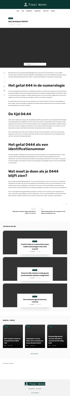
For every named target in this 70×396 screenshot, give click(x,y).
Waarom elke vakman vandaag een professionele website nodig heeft (35, 274)
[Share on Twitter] (4, 86)
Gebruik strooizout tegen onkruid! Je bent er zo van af (24, 212)
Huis (18, 11)
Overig (53, 11)
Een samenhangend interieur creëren (35, 301)
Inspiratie (29, 11)
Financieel (37, 11)
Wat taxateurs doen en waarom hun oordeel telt (12, 341)
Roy (5, 345)
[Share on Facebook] (4, 82)
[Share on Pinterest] (4, 91)
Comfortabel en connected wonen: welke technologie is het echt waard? (35, 246)
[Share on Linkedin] (4, 95)
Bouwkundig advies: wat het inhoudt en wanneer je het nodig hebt (56, 340)
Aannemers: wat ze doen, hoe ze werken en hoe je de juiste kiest (34, 341)
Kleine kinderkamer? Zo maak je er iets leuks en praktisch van (53, 212)
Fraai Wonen (36, 392)
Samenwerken (31, 388)
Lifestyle (46, 11)
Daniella (29, 64)
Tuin (22, 11)
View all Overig (34, 353)
